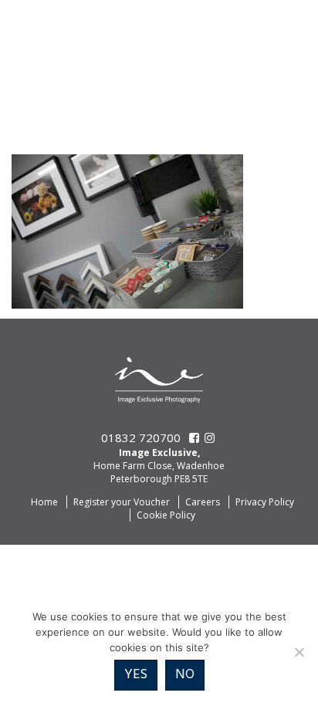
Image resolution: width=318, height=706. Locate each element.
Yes (135, 675)
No (185, 675)
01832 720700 (141, 437)
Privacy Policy (264, 501)
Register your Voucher (121, 501)
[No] (298, 652)
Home (44, 501)
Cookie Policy (166, 515)
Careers (202, 501)
